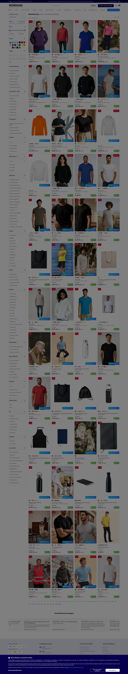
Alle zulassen (112, 670)
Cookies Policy (71, 667)
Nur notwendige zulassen (97, 670)
